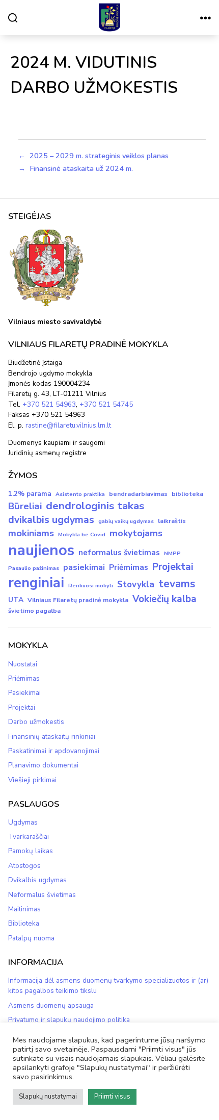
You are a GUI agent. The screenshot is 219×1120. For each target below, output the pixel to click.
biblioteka (187, 494)
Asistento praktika (80, 494)
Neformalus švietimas (42, 895)
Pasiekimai (24, 693)
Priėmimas (128, 567)
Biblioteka (23, 923)
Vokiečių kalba (164, 599)
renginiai (36, 583)
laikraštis (172, 521)
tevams (176, 584)
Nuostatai (22, 664)
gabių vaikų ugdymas (126, 521)
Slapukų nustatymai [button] (48, 1096)
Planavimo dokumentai (43, 765)
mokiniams (31, 533)
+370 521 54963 (49, 404)
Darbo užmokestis (36, 722)
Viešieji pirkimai (32, 780)
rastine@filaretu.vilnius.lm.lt (68, 425)
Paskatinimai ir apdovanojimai (53, 751)
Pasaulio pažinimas (33, 568)
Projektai (173, 567)
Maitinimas (24, 909)
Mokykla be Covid (81, 534)
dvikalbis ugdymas (51, 520)
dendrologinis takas (95, 506)
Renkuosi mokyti (90, 585)
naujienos (41, 550)
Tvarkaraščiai (28, 836)
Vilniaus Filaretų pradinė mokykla (78, 600)
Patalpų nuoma (31, 938)
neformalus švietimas (119, 552)
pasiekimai (84, 567)
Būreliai (25, 506)
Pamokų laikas (30, 851)
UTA (15, 600)
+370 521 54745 (106, 404)
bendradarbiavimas (138, 494)
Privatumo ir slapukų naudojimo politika (69, 1020)
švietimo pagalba (34, 611)
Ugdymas (23, 822)
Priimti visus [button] (112, 1096)
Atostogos (24, 865)
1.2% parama (29, 494)
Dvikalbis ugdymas (37, 880)
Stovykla (135, 584)
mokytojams (136, 533)
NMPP (172, 553)
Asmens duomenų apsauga (51, 1005)
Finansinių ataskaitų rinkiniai (51, 736)
